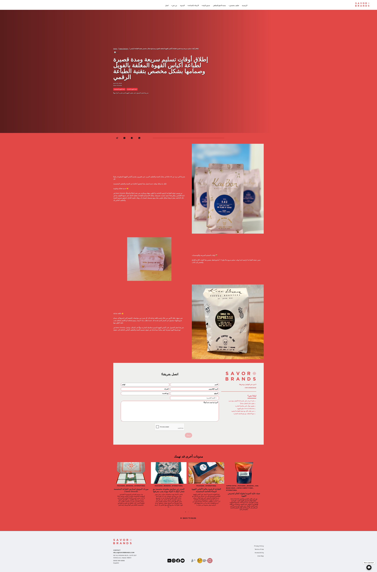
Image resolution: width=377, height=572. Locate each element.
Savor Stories (123, 48)
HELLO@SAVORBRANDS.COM (123, 552)
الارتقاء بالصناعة (193, 5)
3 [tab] (191, 512)
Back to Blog (189, 518)
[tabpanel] (132, 484)
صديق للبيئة (206, 5)
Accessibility (259, 553)
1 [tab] (186, 512)
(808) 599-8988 (119, 560)
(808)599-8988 (250, 388)
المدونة (182, 5)
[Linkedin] (169, 561)
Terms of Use (259, 549)
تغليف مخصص (234, 5)
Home (115, 48)
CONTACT (116, 550)
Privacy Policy (259, 546)
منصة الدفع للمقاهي (219, 5)
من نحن (174, 5)
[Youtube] (183, 561)
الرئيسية (244, 5)
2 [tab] (188, 512)
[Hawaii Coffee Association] (209, 561)
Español (116, 563)
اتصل (166, 5)
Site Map (260, 556)
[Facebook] (178, 561)
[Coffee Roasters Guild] (202, 561)
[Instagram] (174, 561)
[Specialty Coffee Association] (193, 561)
